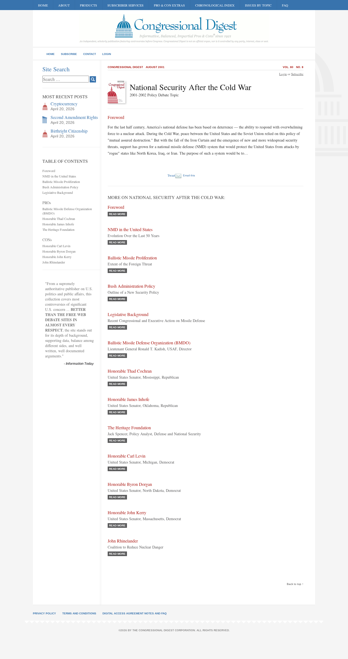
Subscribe (69, 54)
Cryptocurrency (64, 103)
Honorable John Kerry (57, 257)
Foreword (48, 170)
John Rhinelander (53, 262)
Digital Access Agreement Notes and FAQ (134, 613)
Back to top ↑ (295, 584)
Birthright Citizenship (69, 131)
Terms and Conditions (79, 613)
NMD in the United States (59, 176)
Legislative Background (57, 192)
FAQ (285, 5)
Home (43, 5)
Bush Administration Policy (60, 187)
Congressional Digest (125, 67)
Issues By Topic (258, 5)
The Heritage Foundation (58, 229)
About (64, 5)
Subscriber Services (125, 5)
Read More (117, 214)
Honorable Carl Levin (56, 246)
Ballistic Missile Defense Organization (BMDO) (149, 342)
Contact (89, 54)
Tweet (171, 175)
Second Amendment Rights (74, 117)
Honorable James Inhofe (58, 224)
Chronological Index (215, 5)
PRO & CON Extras (169, 5)
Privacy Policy (44, 613)
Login (106, 54)
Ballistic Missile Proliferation (61, 181)
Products (88, 5)
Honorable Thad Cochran (58, 218)
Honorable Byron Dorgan (59, 251)
